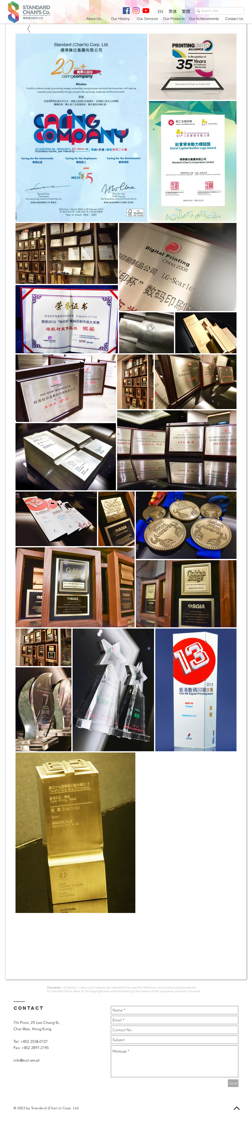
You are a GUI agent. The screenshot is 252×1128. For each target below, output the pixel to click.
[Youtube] (145, 10)
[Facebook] (126, 10)
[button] (234, 18)
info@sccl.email (27, 1060)
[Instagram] (136, 10)
